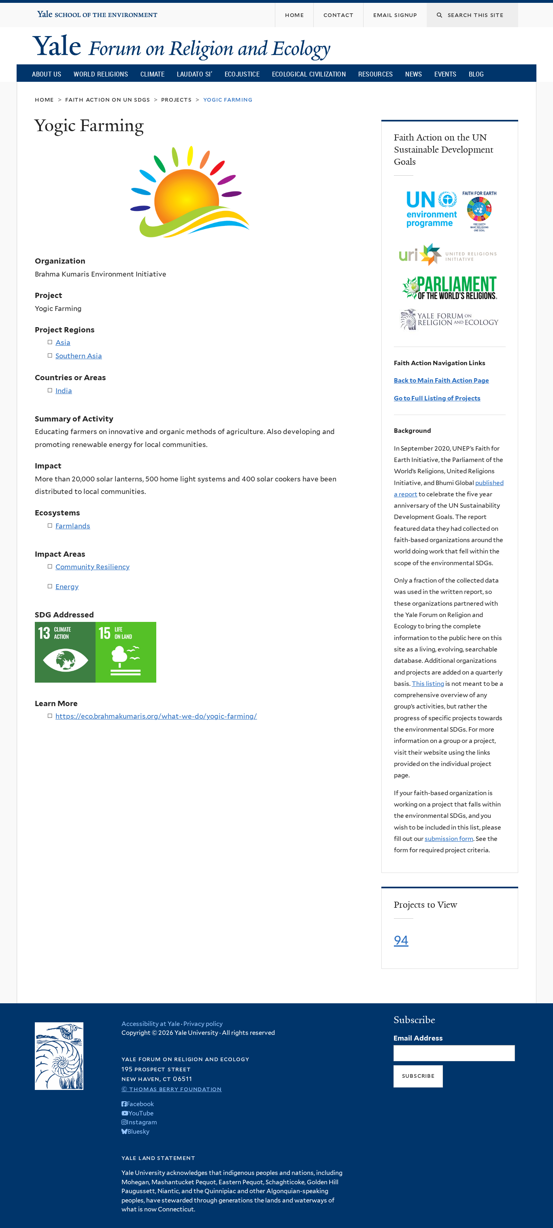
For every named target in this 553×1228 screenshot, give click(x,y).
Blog (476, 74)
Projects (176, 99)
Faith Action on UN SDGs (107, 99)
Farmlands (72, 526)
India (63, 391)
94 (401, 940)
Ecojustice (242, 74)
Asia (62, 342)
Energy (67, 587)
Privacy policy (203, 1024)
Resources (375, 74)
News (413, 74)
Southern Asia (78, 356)
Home (44, 99)
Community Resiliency (92, 567)
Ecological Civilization (309, 74)
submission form (449, 839)
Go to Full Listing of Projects (437, 398)
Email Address (418, 1038)
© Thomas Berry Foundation (171, 1089)
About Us (46, 74)
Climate (152, 74)
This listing (428, 683)
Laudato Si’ (194, 74)
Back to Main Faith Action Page (441, 380)
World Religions (101, 74)
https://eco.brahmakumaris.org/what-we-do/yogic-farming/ (156, 716)
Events (445, 74)
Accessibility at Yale (150, 1024)
